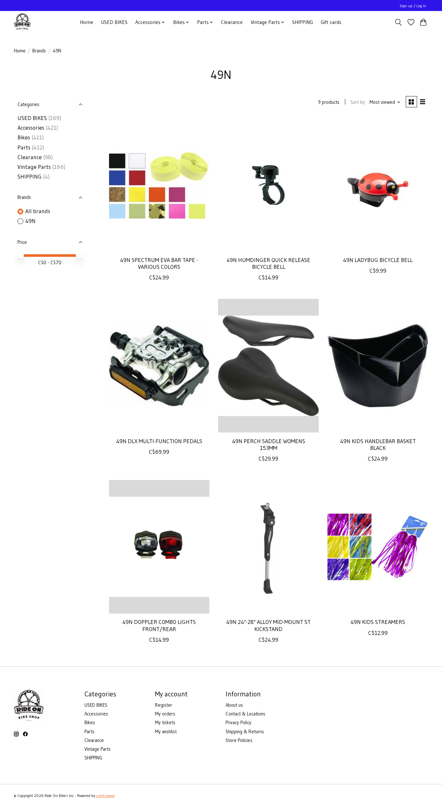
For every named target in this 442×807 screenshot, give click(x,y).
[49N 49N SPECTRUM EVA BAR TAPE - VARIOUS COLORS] (159, 185)
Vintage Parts (34, 166)
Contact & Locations (245, 714)
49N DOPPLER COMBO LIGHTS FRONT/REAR (159, 625)
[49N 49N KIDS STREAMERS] (377, 547)
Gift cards (331, 22)
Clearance (232, 22)
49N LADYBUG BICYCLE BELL (378, 260)
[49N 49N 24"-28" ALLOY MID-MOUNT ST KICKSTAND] (268, 547)
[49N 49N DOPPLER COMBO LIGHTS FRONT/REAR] (159, 547)
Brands (39, 51)
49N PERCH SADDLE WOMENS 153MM (268, 445)
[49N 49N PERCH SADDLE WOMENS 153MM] (268, 365)
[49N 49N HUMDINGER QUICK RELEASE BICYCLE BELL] (268, 185)
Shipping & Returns (245, 732)
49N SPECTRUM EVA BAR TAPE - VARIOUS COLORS (159, 263)
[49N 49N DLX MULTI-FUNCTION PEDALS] (159, 365)
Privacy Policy (238, 722)
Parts (23, 147)
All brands (37, 211)
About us (234, 705)
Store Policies (239, 740)
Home (86, 22)
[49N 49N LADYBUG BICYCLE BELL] (377, 185)
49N (30, 220)
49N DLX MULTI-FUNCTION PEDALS (159, 441)
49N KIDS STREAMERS (377, 622)
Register (163, 705)
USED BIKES (114, 22)
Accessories (30, 127)
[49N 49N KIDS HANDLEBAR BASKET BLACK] (377, 365)
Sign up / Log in (413, 5)
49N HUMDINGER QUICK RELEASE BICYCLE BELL (268, 263)
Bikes (23, 137)
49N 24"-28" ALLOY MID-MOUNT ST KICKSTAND (268, 625)
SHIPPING (302, 22)
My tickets (165, 722)
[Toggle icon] (398, 22)
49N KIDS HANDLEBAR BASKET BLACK (378, 445)
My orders (165, 714)
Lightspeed (105, 795)
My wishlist (166, 732)
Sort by (357, 102)
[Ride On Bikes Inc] (22, 22)
